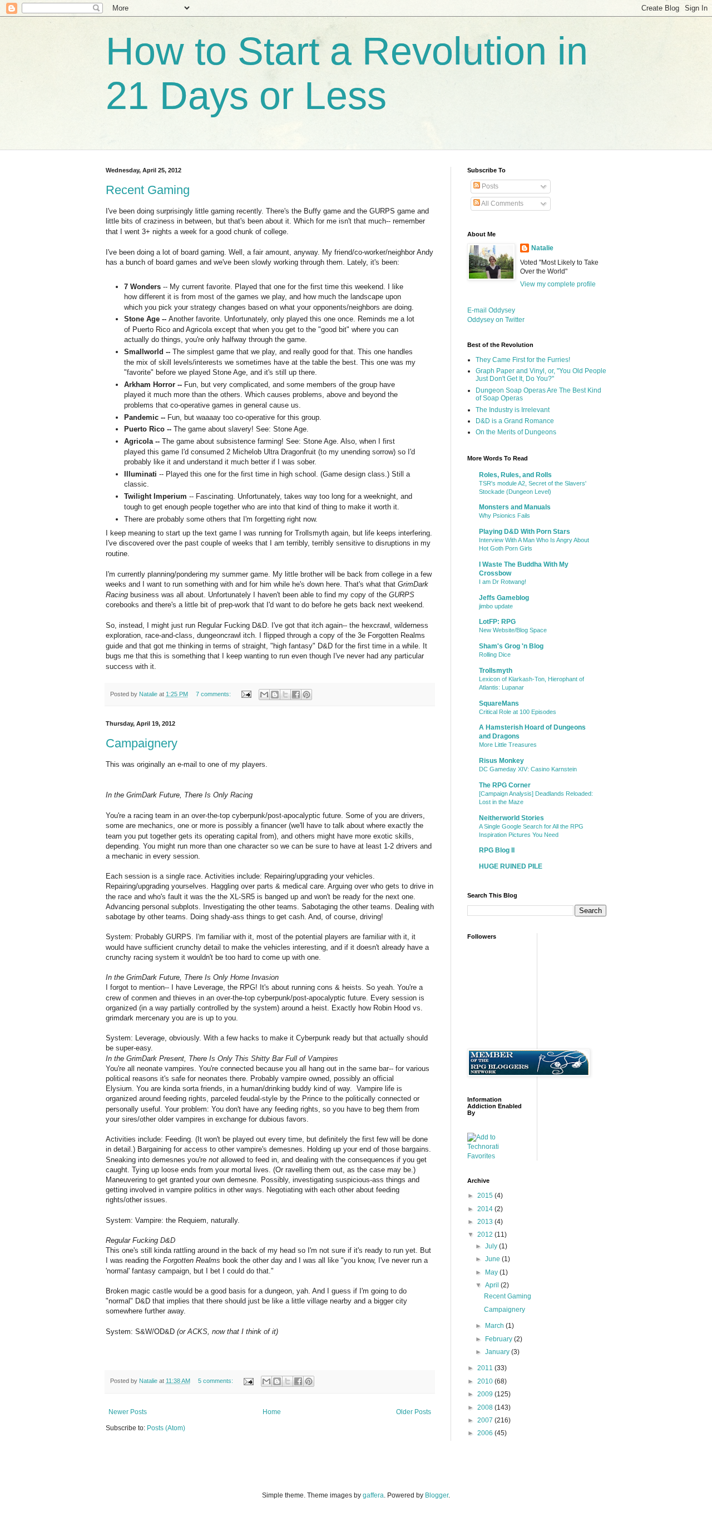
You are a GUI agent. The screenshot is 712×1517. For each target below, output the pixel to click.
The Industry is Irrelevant (513, 410)
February (499, 1339)
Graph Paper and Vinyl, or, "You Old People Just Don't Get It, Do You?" (541, 375)
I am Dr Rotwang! (502, 581)
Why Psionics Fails (504, 515)
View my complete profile (558, 284)
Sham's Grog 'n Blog (511, 646)
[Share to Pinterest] (306, 694)
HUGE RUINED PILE (510, 866)
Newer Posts (127, 1412)
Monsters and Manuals (515, 507)
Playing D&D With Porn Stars (524, 532)
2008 (486, 1407)
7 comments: (214, 694)
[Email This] (264, 694)
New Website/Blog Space (513, 630)
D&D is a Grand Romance (515, 421)
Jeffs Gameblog (504, 598)
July (492, 1246)
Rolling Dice (495, 654)
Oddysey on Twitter (496, 320)
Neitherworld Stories (511, 818)
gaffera (373, 1495)
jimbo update (496, 606)
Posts (489, 186)
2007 (486, 1420)
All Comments (501, 203)
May (492, 1272)
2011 (486, 1368)
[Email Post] (246, 694)
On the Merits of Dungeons (516, 432)
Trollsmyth (495, 671)
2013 (486, 1222)
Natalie (542, 248)
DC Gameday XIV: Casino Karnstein (528, 769)
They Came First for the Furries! (523, 360)
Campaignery (141, 743)
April (493, 1285)
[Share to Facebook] (295, 694)
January (498, 1352)
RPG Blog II (497, 850)
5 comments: (216, 1380)
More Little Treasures (508, 744)
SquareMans (499, 703)
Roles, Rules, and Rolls (515, 475)
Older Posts (413, 1412)
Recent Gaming (148, 190)
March (495, 1326)
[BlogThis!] (274, 694)
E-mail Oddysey (491, 310)
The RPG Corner (505, 785)
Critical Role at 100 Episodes (517, 711)
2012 (486, 1234)
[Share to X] (285, 694)
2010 (486, 1381)
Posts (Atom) (166, 1428)
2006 (486, 1433)
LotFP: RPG (497, 622)
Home (272, 1412)
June (493, 1259)
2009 (486, 1394)
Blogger (436, 1495)
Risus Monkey (501, 761)
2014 (486, 1209)
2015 (486, 1195)
